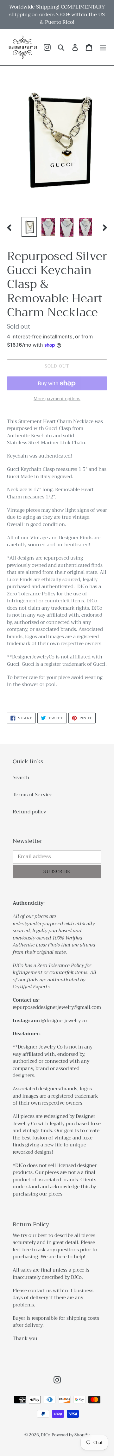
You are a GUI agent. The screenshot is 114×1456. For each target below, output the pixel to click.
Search (21, 777)
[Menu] (103, 47)
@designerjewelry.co (64, 1021)
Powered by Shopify (71, 1435)
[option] (29, 226)
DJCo (45, 1435)
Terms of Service (33, 794)
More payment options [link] (57, 398)
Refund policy (29, 811)
